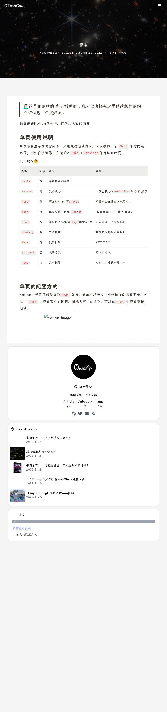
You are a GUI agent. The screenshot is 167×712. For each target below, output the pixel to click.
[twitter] (80, 413)
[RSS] (93, 413)
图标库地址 (118, 222)
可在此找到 (92, 302)
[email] (87, 413)
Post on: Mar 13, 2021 (56, 52)
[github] (74, 413)
